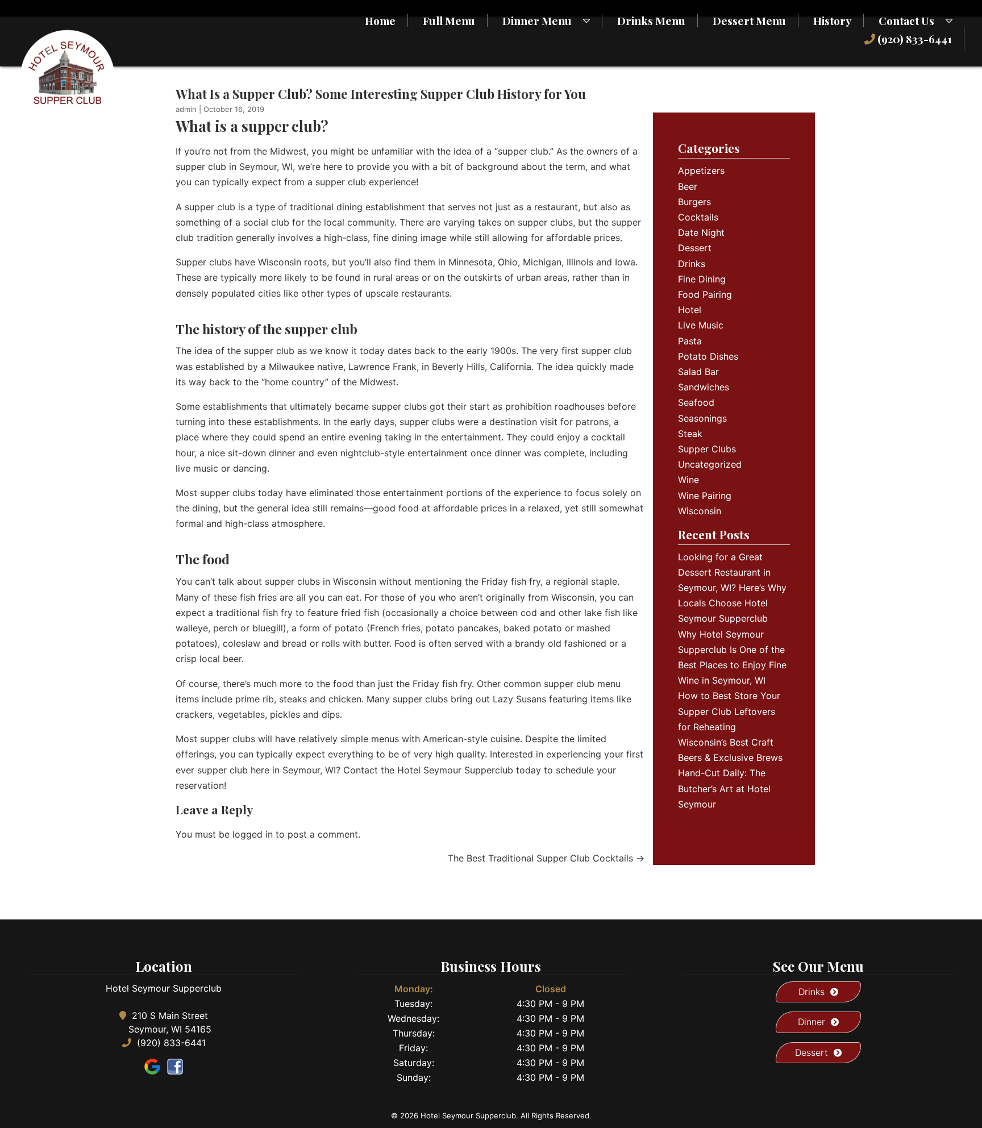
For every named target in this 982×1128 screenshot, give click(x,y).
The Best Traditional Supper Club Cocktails (546, 858)
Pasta (690, 341)
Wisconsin (699, 511)
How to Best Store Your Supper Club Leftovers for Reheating (729, 711)
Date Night (701, 232)
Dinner (811, 1021)
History (832, 20)
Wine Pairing (704, 495)
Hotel (689, 309)
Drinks (691, 263)
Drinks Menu (651, 20)
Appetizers (701, 170)
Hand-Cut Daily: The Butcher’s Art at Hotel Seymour (724, 788)
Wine (688, 479)
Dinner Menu (537, 20)
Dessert (694, 247)
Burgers (694, 201)
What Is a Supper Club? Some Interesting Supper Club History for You (381, 93)
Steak (690, 433)
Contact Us (906, 20)
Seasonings (702, 418)
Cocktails (698, 217)
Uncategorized (710, 464)
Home (380, 20)
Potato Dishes (708, 356)
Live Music (700, 325)
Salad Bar (698, 371)
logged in (252, 834)
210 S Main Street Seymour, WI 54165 (169, 1022)
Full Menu (449, 20)
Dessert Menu (749, 20)
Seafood (696, 402)
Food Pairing (705, 294)
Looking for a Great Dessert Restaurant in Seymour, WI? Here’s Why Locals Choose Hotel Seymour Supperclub (732, 588)
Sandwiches (703, 387)
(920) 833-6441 (913, 38)
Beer (687, 186)
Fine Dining (702, 279)
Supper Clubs (707, 449)
